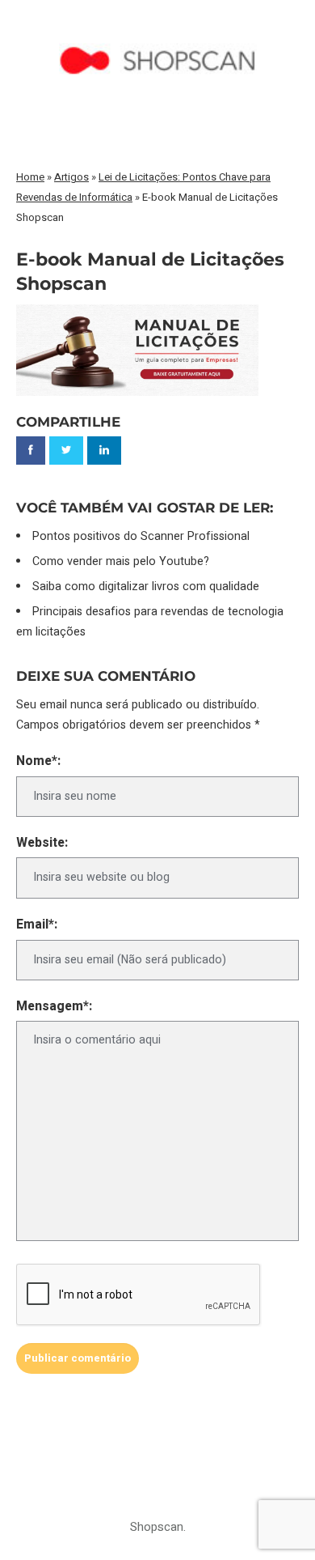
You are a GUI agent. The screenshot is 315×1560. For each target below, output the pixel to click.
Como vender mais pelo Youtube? (120, 561)
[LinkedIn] (104, 450)
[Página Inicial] (158, 29)
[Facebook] (30, 450)
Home (30, 177)
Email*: (36, 925)
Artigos (71, 177)
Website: (42, 843)
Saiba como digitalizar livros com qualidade (145, 586)
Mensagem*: (54, 1006)
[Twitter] (66, 450)
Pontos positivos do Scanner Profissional (141, 536)
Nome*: (38, 761)
